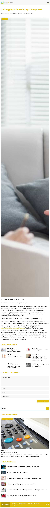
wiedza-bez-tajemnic (9, 299)
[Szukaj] (47, 408)
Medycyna (4, 18)
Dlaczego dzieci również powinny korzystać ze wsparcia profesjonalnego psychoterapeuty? (39, 358)
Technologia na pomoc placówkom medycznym (14, 350)
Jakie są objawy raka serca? (40, 350)
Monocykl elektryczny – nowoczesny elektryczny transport (23, 466)
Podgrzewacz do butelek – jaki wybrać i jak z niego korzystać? (24, 478)
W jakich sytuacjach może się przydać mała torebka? (21, 495)
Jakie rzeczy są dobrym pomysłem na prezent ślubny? (22, 484)
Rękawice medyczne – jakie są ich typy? (18, 472)
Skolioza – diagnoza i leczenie (15, 356)
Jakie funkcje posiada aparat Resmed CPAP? (40, 365)
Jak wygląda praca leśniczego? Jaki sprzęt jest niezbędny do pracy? (20, 452)
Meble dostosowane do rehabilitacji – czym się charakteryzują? (13, 366)
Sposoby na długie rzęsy (18, 503)
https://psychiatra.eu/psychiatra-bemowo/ (13, 328)
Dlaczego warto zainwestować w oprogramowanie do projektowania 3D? (27, 490)
